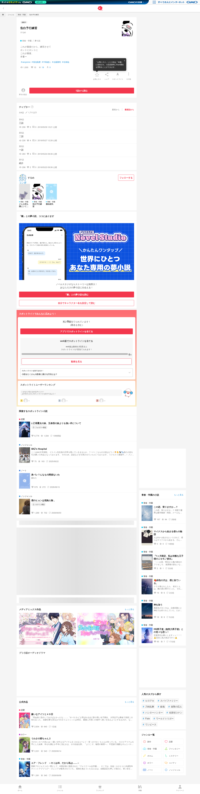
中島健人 (46, 62)
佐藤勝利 (56, 62)
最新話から (129, 109)
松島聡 (65, 62)
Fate (146, 718)
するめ (23, 32)
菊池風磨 (36, 62)
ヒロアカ (148, 700)
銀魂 (161, 706)
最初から (116, 109)
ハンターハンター (153, 712)
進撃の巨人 (175, 706)
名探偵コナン (174, 712)
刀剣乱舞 (148, 706)
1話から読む (82, 90)
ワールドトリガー (164, 718)
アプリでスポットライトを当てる (76, 331)
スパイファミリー (168, 700)
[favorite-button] (97, 74)
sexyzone (25, 62)
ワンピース (149, 724)
